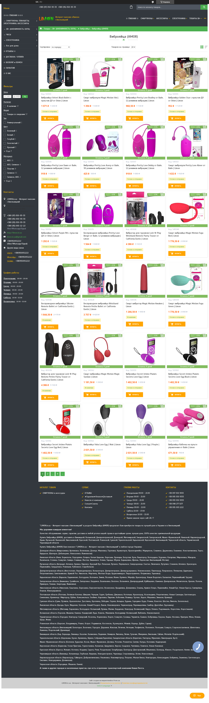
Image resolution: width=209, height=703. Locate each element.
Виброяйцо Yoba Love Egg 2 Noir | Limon (102, 444)
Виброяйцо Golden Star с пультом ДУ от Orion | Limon (186, 99)
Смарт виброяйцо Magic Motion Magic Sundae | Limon (102, 375)
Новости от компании (93, 500)
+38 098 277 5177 (176, 504)
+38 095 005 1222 (176, 507)
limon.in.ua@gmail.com (16, 237)
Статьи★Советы (91, 504)
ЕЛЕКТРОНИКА (178, 18)
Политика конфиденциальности (134, 683)
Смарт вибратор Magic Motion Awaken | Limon (145, 305)
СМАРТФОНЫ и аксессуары (54, 493)
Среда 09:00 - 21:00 (135, 500)
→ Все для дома (11, 45)
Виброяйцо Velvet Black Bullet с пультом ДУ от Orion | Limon (56, 99)
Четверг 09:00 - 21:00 (136, 504)
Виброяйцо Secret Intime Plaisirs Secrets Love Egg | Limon (141, 375)
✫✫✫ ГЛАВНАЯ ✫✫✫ (13, 15)
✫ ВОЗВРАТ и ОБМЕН (13, 62)
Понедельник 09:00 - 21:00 (138, 493)
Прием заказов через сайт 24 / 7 (140, 518)
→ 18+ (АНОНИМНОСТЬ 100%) (17, 29)
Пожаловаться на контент (111, 683)
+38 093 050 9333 (176, 500)
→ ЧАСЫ (7, 34)
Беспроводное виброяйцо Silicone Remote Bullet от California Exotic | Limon (57, 306)
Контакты (88, 507)
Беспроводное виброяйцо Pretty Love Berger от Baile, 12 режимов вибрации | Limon (102, 236)
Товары (47, 29)
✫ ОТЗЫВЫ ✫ (10, 51)
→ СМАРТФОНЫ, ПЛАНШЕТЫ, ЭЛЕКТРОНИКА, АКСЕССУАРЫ (16, 22)
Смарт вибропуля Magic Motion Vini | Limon (101, 99)
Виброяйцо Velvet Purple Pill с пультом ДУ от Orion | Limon (59, 234)
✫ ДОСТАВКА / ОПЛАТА (14, 57)
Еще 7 (9, 151)
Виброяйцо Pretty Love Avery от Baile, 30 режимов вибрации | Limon (101, 167)
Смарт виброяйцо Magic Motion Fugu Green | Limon (185, 305)
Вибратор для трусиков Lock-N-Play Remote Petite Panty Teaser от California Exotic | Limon (58, 377)
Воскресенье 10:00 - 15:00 (138, 514)
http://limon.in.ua (14, 233)
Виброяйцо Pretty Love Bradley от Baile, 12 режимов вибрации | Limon (144, 99)
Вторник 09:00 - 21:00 (136, 497)
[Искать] (204, 7)
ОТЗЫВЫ (88, 493)
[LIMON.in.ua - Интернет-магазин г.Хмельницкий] (46, 18)
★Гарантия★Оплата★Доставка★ (98, 497)
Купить (51, 118)
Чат (199, 695)
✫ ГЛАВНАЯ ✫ (132, 18)
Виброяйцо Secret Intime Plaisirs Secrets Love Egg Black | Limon (183, 375)
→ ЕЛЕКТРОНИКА (11, 40)
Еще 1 (9, 181)
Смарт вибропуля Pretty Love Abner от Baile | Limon (186, 167)
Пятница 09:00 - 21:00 (136, 507)
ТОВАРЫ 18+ (194, 18)
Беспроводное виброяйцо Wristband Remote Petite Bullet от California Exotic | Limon (101, 306)
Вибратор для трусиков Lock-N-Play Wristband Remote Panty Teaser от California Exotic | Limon (143, 236)
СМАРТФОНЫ (146, 18)
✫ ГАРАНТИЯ (9, 68)
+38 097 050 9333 (176, 493)
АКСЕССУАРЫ (162, 18)
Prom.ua (117, 680)
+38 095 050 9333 (176, 497)
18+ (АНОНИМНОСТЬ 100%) (64, 29)
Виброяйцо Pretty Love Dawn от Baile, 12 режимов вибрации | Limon (59, 167)
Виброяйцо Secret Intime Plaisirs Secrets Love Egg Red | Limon (56, 446)
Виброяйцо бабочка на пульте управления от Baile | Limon (182, 446)
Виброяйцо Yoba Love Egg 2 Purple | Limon (142, 446)
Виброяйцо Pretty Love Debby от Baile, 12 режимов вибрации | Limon (144, 167)
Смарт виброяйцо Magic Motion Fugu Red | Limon (185, 234)
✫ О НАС (7, 73)
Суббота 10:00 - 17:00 (136, 511)
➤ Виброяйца (84, 29)
